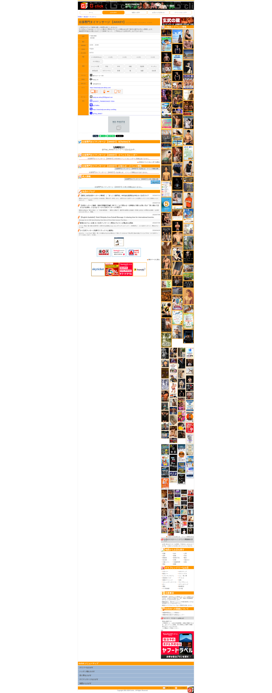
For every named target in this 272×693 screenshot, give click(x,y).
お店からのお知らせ (158, 12)
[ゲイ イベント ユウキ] (188, 296)
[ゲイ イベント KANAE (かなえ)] (177, 76)
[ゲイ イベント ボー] (182, 352)
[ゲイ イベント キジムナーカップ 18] (165, 449)
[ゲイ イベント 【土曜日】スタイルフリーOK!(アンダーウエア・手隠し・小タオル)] (166, 68)
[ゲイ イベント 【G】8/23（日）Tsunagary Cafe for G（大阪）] (173, 396)
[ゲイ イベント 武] (190, 362)
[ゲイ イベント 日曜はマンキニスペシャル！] (173, 410)
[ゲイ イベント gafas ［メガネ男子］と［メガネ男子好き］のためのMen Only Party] (166, 44)
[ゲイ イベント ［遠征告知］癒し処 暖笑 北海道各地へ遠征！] (188, 137)
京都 (174, 560)
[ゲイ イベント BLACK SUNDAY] (165, 353)
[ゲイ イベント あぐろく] (184, 524)
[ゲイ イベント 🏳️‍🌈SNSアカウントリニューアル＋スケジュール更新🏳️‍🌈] (188, 95)
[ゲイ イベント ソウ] (165, 406)
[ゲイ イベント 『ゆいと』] (182, 383)
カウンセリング (183, 584)
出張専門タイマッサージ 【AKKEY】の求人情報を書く (142, 179)
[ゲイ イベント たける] (164, 493)
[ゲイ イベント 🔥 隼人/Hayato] (184, 507)
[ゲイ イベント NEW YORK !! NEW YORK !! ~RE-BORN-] (166, 136)
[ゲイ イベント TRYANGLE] (190, 438)
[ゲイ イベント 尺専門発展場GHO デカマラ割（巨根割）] (190, 492)
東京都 (86, 16)
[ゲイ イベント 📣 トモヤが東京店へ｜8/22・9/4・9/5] (166, 325)
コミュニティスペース (169, 582)
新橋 (174, 555)
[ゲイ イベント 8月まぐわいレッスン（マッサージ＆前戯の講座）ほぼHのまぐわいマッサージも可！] (188, 268)
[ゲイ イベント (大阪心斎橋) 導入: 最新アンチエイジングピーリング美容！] (177, 198)
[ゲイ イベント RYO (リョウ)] (177, 226)
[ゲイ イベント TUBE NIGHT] (190, 405)
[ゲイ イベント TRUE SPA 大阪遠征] (166, 284)
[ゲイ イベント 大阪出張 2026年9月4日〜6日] (184, 517)
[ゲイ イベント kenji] (182, 363)
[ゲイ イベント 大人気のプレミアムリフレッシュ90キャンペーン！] (177, 111)
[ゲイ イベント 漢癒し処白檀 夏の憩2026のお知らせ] (188, 229)
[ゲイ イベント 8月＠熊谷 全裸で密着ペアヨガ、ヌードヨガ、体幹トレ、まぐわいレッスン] (188, 54)
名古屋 (165, 560)
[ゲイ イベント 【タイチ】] (166, 248)
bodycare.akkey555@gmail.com (103, 97)
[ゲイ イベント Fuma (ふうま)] (177, 49)
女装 (180, 580)
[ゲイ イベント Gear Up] (166, 234)
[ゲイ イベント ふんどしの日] (165, 373)
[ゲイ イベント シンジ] (177, 121)
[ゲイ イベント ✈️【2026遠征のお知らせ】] (166, 189)
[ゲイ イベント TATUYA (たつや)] (182, 393)
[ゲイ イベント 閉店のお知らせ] (173, 463)
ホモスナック (183, 571)
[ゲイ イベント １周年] (182, 479)
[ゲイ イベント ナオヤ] (166, 262)
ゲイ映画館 (166, 588)
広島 (185, 562)
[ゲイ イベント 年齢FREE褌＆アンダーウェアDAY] (166, 295)
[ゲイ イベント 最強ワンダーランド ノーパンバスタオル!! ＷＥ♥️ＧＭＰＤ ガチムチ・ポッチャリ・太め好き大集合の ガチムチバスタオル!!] (188, 82)
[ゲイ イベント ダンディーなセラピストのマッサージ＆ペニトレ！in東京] (190, 512)
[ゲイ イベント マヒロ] (165, 363)
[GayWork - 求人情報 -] (155, 182)
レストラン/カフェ (168, 576)
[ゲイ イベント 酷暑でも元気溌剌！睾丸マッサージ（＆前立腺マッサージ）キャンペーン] (177, 213)
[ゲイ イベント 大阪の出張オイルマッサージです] (177, 331)
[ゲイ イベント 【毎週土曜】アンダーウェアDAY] (166, 32)
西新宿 (165, 558)
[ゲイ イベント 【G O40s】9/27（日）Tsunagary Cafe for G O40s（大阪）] (177, 531)
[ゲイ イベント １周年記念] (177, 268)
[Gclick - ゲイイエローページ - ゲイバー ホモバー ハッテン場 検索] (92, 5)
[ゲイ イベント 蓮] (190, 531)
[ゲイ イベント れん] (171, 513)
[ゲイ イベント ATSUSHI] (177, 36)
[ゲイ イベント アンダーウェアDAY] (188, 284)
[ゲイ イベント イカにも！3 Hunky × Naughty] (166, 81)
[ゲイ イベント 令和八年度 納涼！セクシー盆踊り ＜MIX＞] (177, 302)
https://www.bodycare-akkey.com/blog (104, 109)
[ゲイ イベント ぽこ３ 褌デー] (188, 153)
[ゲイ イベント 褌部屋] (177, 290)
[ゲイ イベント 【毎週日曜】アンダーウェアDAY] (173, 361)
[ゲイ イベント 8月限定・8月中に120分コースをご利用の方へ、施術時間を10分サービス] (177, 317)
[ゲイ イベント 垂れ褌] (166, 339)
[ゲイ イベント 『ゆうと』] (188, 67)
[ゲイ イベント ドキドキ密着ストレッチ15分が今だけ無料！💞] (188, 257)
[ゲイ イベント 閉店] (190, 450)
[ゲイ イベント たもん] (171, 505)
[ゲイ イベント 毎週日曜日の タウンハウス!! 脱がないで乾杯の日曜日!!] (190, 428)
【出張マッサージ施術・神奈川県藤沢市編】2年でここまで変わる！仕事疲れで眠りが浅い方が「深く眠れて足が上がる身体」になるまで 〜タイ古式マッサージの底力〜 (119, 206)
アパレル (181, 578)
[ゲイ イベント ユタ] (173, 402)
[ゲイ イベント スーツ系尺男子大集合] (184, 491)
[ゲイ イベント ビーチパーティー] (182, 467)
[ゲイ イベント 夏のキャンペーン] (188, 321)
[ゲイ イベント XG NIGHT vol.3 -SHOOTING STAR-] (190, 353)
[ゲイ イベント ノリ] (173, 431)
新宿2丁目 (176, 558)
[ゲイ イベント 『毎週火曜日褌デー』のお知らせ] (164, 503)
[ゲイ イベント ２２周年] (165, 461)
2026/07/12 (156, 195)
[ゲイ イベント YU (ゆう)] (166, 57)
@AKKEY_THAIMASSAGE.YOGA (103, 101)
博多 (164, 564)
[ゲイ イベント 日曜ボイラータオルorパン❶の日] (182, 404)
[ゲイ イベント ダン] (165, 396)
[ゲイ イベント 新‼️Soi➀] (164, 529)
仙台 (174, 553)
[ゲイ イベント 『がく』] (177, 510)
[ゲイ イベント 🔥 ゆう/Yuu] (177, 154)
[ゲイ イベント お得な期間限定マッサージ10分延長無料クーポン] (177, 85)
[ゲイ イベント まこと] (182, 373)
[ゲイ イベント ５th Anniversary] (190, 472)
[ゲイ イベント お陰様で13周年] (188, 276)
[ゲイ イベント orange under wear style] (190, 416)
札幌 (164, 553)
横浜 (185, 558)
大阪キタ (186, 560)
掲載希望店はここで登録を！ (172, 612)
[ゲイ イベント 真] (190, 499)
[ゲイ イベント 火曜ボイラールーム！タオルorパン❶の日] (171, 531)
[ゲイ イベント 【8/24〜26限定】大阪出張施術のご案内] (177, 521)
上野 (185, 553)
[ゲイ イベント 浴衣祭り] (166, 95)
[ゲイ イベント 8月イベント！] (166, 145)
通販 (164, 586)
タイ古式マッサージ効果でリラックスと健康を (96, 230)
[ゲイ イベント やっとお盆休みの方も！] (188, 108)
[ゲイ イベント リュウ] (166, 173)
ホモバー (165, 571)
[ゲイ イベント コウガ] (166, 157)
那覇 (174, 564)
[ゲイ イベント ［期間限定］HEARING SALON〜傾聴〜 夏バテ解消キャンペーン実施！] (166, 309)
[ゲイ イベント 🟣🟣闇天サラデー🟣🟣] (177, 183)
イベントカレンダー (181, 12)
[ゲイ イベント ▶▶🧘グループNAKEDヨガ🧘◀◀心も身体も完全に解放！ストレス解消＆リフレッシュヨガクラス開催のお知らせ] (182, 434)
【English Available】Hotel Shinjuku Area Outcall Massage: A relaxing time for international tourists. (117, 217)
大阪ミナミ (166, 562)
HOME (80, 16)
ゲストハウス (183, 573)
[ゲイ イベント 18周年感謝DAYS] (182, 447)
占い (164, 584)
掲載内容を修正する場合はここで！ (174, 615)
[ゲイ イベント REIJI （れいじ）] (184, 531)
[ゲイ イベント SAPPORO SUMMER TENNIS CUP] (165, 472)
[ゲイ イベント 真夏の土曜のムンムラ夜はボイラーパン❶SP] (177, 98)
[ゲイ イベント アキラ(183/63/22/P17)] (165, 426)
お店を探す (113, 12)
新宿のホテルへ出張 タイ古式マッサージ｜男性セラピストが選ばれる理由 (106, 223)
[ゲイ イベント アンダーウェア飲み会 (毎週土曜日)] (188, 187)
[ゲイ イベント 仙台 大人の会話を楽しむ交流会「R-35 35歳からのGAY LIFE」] (182, 456)
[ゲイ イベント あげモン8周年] (165, 483)
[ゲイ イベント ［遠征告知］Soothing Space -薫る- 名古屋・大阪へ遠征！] (171, 522)
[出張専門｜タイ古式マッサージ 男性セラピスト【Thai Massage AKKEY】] (119, 241)
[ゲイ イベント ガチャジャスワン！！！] (190, 505)
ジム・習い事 (183, 576)
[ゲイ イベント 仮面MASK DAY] (190, 524)
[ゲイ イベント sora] (177, 238)
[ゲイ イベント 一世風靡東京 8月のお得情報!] (177, 169)
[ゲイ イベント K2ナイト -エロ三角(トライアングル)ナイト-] (184, 498)
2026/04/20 (156, 230)
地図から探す (136, 12)
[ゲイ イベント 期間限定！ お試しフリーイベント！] (188, 179)
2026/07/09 (156, 215)
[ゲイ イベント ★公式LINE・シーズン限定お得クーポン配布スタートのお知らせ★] (166, 124)
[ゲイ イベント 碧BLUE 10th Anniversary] (188, 336)
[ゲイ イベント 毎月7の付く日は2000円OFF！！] (184, 495)
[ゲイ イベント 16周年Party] (190, 461)
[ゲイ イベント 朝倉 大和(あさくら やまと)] (188, 44)
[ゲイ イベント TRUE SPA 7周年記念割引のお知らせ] (177, 62)
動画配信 (181, 586)
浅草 (164, 555)
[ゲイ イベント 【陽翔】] (173, 352)
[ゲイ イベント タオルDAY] (184, 503)
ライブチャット (183, 582)
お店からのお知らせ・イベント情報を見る (181, 536)
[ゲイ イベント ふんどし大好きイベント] (166, 274)
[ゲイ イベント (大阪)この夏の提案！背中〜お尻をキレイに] (188, 122)
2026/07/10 (156, 203)
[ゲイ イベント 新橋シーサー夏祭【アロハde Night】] (188, 242)
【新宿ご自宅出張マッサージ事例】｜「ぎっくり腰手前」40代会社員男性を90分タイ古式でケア (114, 195)
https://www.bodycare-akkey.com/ (100, 87)
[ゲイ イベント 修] (177, 281)
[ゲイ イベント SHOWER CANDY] (177, 493)
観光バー (165, 573)
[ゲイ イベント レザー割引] (190, 387)
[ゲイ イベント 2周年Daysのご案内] (173, 449)
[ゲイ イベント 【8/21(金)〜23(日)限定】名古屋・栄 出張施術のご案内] (177, 131)
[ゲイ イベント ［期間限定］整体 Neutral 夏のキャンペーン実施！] (188, 168)
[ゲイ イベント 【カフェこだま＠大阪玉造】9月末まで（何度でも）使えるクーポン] (188, 215)
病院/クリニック (168, 580)
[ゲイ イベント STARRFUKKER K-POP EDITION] (164, 521)
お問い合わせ (169, 688)
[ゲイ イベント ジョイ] (165, 434)
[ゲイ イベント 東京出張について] (177, 517)
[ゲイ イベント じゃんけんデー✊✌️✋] (177, 501)
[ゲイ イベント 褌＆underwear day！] (173, 369)
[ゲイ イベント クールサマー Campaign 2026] (166, 110)
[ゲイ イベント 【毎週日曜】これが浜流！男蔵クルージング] (173, 440)
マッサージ (93, 16)
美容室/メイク (167, 578)
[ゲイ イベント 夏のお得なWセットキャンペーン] (177, 140)
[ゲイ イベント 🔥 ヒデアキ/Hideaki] (165, 416)
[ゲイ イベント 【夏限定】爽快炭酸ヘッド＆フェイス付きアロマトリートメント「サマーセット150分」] (184, 512)
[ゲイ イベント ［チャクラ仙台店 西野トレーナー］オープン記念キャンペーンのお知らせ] (188, 200)
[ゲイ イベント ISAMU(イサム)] (190, 379)
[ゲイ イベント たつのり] (164, 511)
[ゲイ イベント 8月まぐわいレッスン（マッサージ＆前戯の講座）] (188, 308)
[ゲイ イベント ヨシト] (182, 426)
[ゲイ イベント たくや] (190, 518)
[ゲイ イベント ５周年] (166, 204)
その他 (181, 588)
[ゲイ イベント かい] (173, 420)
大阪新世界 (176, 562)
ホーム (91, 12)
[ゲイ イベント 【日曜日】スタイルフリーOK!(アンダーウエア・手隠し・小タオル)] (190, 395)
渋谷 (185, 555)
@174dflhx (96, 105)
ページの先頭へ (182, 688)
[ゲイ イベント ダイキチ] (173, 378)
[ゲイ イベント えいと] (177, 526)
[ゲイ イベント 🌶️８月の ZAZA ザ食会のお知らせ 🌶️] (171, 495)
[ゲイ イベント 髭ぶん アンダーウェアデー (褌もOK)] (173, 388)
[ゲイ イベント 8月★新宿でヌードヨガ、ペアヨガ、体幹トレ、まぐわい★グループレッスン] (190, 371)
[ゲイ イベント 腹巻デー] (165, 384)
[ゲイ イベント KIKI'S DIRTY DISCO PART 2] (182, 416)
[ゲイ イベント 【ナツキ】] (166, 219)
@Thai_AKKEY (97, 113)
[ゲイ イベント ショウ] (188, 34)
